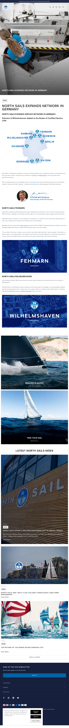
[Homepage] (5, 7)
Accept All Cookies (35, 712)
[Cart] (60, 7)
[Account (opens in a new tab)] (53, 7)
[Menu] (63, 7)
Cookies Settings (36, 721)
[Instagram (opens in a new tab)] (8, 698)
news (5, 100)
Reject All (35, 716)
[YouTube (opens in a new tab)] (18, 698)
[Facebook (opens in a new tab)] (4, 698)
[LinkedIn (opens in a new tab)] (13, 698)
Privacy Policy (43, 709)
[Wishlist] (56, 7)
